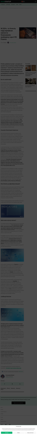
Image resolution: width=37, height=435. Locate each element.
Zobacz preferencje (30, 432)
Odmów (18, 432)
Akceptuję (6, 432)
